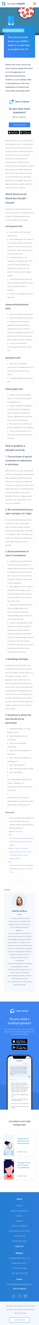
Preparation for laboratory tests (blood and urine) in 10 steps (23, 1141)
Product (19, 1205)
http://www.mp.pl (16, 831)
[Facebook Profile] (13, 1296)
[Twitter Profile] (19, 1296)
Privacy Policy (19, 1236)
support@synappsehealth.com (19, 1284)
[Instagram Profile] (25, 1296)
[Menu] (34, 3)
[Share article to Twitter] (21, 881)
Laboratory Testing (13, 30)
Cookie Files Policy (19, 1241)
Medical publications (19, 1211)
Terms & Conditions (19, 1226)
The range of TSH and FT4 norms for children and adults (23, 1165)
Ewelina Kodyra (22, 1152)
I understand (19, 1320)
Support (19, 1221)
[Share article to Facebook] (18, 881)
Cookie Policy (22, 1313)
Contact (19, 1216)
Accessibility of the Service (19, 1231)
